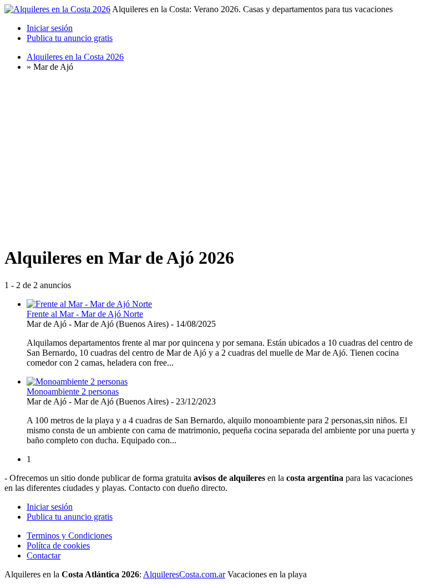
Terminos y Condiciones (69, 535)
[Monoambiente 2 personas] (77, 381)
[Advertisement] (213, 158)
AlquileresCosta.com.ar (184, 574)
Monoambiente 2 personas (73, 391)
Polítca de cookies (58, 545)
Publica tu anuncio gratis (70, 38)
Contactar (43, 555)
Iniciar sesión (50, 28)
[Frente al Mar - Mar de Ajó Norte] (89, 304)
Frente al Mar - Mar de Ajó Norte (85, 314)
